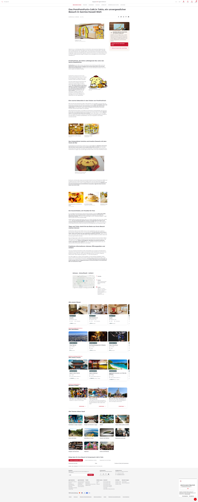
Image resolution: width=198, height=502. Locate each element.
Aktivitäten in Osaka (118, 484)
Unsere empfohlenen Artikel (91, 460)
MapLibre (76, 287)
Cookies (105, 496)
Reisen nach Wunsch (81, 485)
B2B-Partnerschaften (72, 485)
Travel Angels (105, 487)
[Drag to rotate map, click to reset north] (93, 281)
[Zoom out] (93, 280)
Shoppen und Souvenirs (74, 451)
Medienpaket (70, 486)
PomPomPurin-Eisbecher (104, 205)
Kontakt (70, 496)
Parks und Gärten (72, 438)
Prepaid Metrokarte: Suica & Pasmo (90, 484)
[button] (68, 198)
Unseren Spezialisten (81, 486)
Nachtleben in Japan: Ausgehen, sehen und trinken (76, 424)
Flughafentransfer (88, 485)
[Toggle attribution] (93, 287)
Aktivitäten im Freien (88, 438)
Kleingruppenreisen (73, 371)
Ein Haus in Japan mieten (106, 481)
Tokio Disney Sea (93, 398)
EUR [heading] (179, 1)
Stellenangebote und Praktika (73, 487)
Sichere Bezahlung (126, 496)
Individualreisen (80, 484)
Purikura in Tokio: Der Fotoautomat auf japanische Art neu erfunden (122, 463)
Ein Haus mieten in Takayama (107, 486)
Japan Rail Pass (87, 481)
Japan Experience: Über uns (72, 481)
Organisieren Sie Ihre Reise (105, 460)
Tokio (96, 463)
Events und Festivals (104, 451)
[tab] (76, 460)
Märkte (101, 424)
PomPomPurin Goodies (88, 136)
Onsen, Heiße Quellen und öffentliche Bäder (122, 424)
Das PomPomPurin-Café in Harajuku (75, 136)
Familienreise (76, 466)
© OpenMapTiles (85, 287)
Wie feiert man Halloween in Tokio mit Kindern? (78, 398)
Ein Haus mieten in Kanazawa (107, 485)
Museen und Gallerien (104, 438)
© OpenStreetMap (90, 287)
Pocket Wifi (98, 484)
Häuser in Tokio (72, 315)
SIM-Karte (97, 481)
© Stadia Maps (80, 287)
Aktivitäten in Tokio (73, 343)
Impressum (76, 496)
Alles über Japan (124, 481)
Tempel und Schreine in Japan (90, 424)
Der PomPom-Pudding (89, 205)
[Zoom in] (93, 278)
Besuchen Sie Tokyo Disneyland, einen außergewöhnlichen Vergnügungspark (117, 398)
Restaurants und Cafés (120, 438)
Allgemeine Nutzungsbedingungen (114, 496)
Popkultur (86, 451)
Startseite (70, 466)
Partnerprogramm (71, 484)
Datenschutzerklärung (97, 496)
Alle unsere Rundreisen (81, 481)
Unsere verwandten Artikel (76, 460)
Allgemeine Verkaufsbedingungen (86, 496)
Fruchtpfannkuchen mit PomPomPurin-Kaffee (75, 205)
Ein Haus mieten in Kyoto (106, 484)
